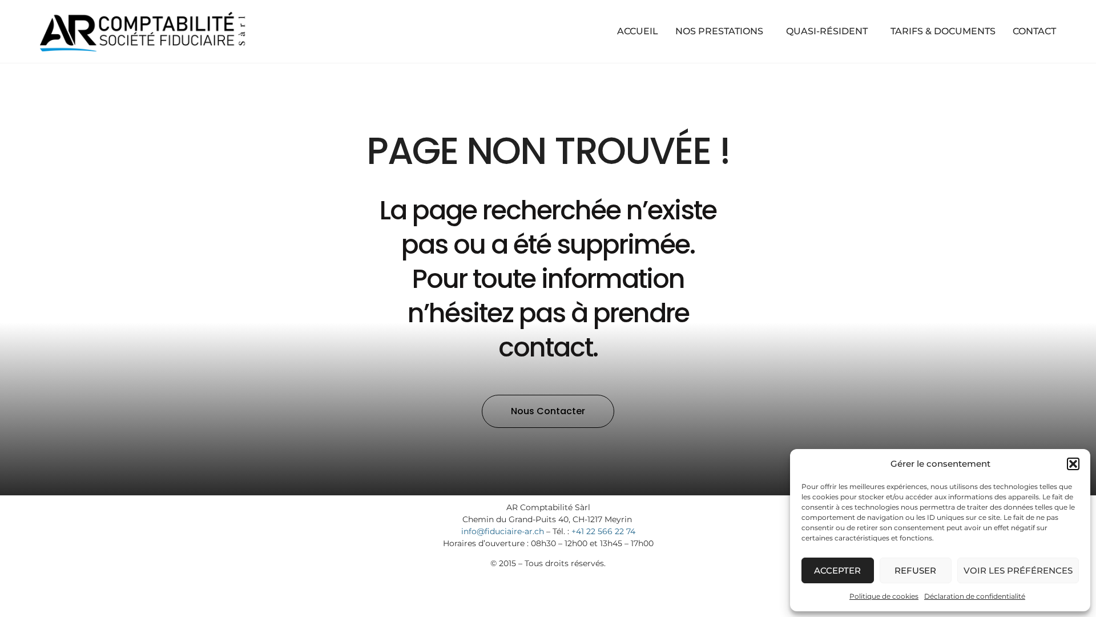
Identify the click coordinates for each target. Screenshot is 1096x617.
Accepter (837, 570)
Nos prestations (719, 31)
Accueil (637, 31)
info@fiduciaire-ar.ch (502, 531)
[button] (1073, 464)
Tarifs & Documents (943, 31)
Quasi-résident (827, 31)
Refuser (915, 570)
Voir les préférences (1018, 570)
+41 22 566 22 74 (603, 531)
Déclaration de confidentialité (974, 596)
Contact (1034, 31)
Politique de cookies (883, 596)
